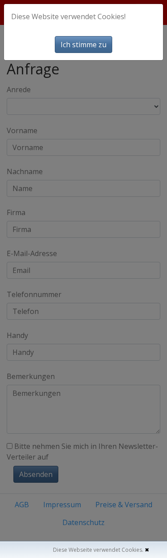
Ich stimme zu (83, 44)
